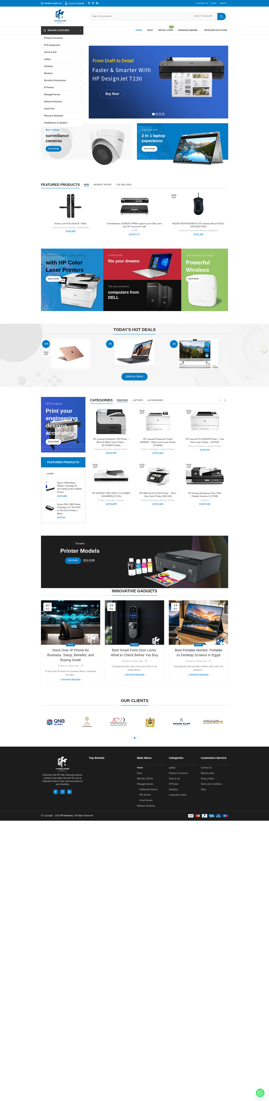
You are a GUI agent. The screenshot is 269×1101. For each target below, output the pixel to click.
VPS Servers (145, 795)
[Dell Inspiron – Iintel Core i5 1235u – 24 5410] (198, 353)
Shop (139, 773)
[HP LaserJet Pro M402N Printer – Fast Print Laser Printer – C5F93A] (205, 421)
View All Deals (134, 377)
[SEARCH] (221, 16)
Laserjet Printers (120, 449)
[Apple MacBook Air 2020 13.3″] (70, 353)
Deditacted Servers (148, 790)
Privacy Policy (207, 779)
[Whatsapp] (260, 1093)
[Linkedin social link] (97, 3)
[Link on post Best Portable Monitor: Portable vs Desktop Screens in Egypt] (198, 622)
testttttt (50, 473)
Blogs (70, 644)
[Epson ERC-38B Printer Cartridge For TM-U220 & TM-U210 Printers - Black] (50, 511)
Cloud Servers (146, 800)
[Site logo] (60, 16)
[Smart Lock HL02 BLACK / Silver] (70, 206)
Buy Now (112, 94)
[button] (131, 738)
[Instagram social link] (93, 3)
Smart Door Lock (60, 227)
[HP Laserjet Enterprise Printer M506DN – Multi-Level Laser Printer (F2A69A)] (158, 421)
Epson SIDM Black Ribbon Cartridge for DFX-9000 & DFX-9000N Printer (69, 487)
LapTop (172, 768)
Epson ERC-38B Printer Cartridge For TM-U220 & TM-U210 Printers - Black (69, 509)
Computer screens (177, 795)
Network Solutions (146, 806)
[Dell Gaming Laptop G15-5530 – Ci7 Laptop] (134, 352)
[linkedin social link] (69, 791)
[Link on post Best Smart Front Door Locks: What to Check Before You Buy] (134, 622)
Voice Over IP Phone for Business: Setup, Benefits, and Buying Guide (70, 655)
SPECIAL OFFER (145, 779)
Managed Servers (145, 784)
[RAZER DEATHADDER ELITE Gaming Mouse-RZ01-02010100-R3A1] (198, 204)
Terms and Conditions (211, 784)
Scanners (120, 500)
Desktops (173, 790)
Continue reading (70, 680)
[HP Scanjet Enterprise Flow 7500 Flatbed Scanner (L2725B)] (205, 476)
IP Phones (173, 784)
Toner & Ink (174, 779)
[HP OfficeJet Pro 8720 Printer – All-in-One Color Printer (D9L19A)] (158, 476)
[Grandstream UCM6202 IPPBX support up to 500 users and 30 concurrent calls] (134, 206)
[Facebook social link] (89, 3)
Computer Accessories (189, 230)
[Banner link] (86, 146)
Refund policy (207, 773)
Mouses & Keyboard (209, 230)
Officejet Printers (167, 500)
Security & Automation (78, 227)
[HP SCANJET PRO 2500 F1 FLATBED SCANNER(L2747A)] (111, 475)
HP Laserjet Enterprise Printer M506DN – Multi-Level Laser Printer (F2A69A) (158, 442)
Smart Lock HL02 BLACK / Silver (70, 223)
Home (140, 768)
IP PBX (134, 230)
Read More (89, 560)
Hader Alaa (73, 666)
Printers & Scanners (103, 449)
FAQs (203, 790)
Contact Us (206, 768)
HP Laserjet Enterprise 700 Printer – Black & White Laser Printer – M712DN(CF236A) (111, 442)
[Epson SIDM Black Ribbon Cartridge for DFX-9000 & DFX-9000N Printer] (50, 489)
